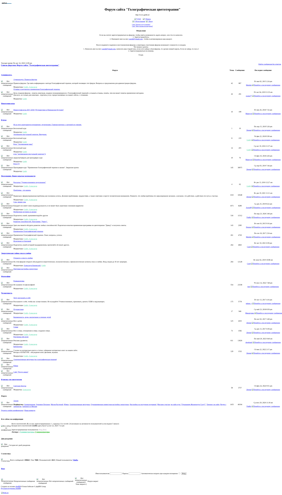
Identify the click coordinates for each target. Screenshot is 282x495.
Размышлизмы (18, 281)
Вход (150, 21)
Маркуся (249, 114)
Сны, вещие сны (19, 202)
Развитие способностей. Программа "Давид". (30, 222)
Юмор (15, 366)
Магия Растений (57, 404)
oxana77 (249, 96)
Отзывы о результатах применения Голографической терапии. (36, 89)
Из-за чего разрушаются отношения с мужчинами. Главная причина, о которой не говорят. (47, 125)
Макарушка (249, 313)
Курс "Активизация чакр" (23, 144)
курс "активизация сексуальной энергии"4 (29, 154)
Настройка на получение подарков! (143, 404)
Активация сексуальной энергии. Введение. (30, 134)
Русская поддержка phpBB (11, 488)
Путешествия (18, 309)
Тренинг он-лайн (213, 404)
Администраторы (27, 432)
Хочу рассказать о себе (22, 298)
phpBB (17, 486)
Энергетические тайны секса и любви (16, 253)
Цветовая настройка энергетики (25, 269)
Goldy (26, 87)
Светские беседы (19, 386)
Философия (5, 276)
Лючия (248, 130)
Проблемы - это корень (22, 190)
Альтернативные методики (80, 404)
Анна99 (249, 208)
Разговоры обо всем (20, 337)
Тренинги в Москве (29, 406)
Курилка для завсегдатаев (11, 379)
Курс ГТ (16, 164)
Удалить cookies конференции (12, 410)
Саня (249, 247)
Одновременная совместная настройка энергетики (110, 404)
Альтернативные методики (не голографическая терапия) (35, 359)
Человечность (6, 293)
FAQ (139, 19)
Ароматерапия (29, 404)
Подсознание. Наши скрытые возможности (18, 176)
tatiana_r (249, 303)
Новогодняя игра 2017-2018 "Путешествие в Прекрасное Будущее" (38, 110)
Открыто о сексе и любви (23, 258)
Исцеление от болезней (22, 241)
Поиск (148, 19)
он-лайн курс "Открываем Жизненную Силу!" (188, 404)
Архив (15, 401)
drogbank (249, 342)
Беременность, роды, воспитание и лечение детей (32, 317)
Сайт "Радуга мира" (20, 372)
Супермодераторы (42, 432)
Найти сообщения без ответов (269, 64)
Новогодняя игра (8, 103)
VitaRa (248, 217)
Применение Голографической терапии (28, 231)
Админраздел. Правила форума (25, 79)
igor (248, 287)
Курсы (3, 120)
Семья (15, 327)
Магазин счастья (163, 404)
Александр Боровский (32, 265)
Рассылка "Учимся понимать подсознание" (29, 182)
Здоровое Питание (43, 404)
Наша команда (29, 410)
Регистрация (140, 21)
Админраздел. (6, 75)
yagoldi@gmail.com (136, 39)
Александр (33, 87)
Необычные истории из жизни (24, 212)
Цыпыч (249, 227)
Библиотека (17, 347)
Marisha (249, 85)
